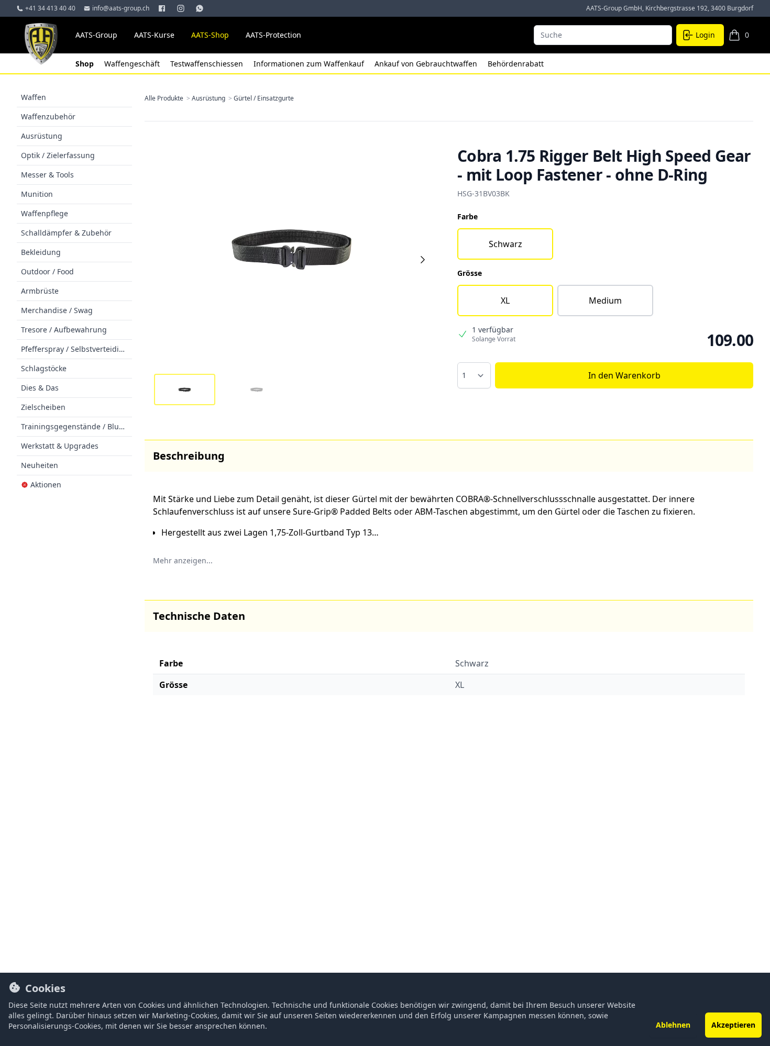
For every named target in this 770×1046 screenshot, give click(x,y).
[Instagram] (182, 8)
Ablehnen (673, 1025)
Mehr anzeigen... (183, 560)
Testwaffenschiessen (207, 64)
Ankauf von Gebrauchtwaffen (427, 64)
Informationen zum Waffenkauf (310, 64)
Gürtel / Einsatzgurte (264, 98)
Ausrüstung (213, 98)
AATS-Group (96, 35)
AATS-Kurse (154, 35)
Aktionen (45, 484)
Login (705, 35)
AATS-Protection (273, 35)
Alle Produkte (168, 98)
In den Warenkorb (624, 375)
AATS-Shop (210, 35)
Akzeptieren (733, 1025)
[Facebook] (163, 8)
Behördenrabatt (516, 64)
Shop (85, 64)
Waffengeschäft (133, 64)
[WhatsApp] (200, 8)
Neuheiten (39, 465)
